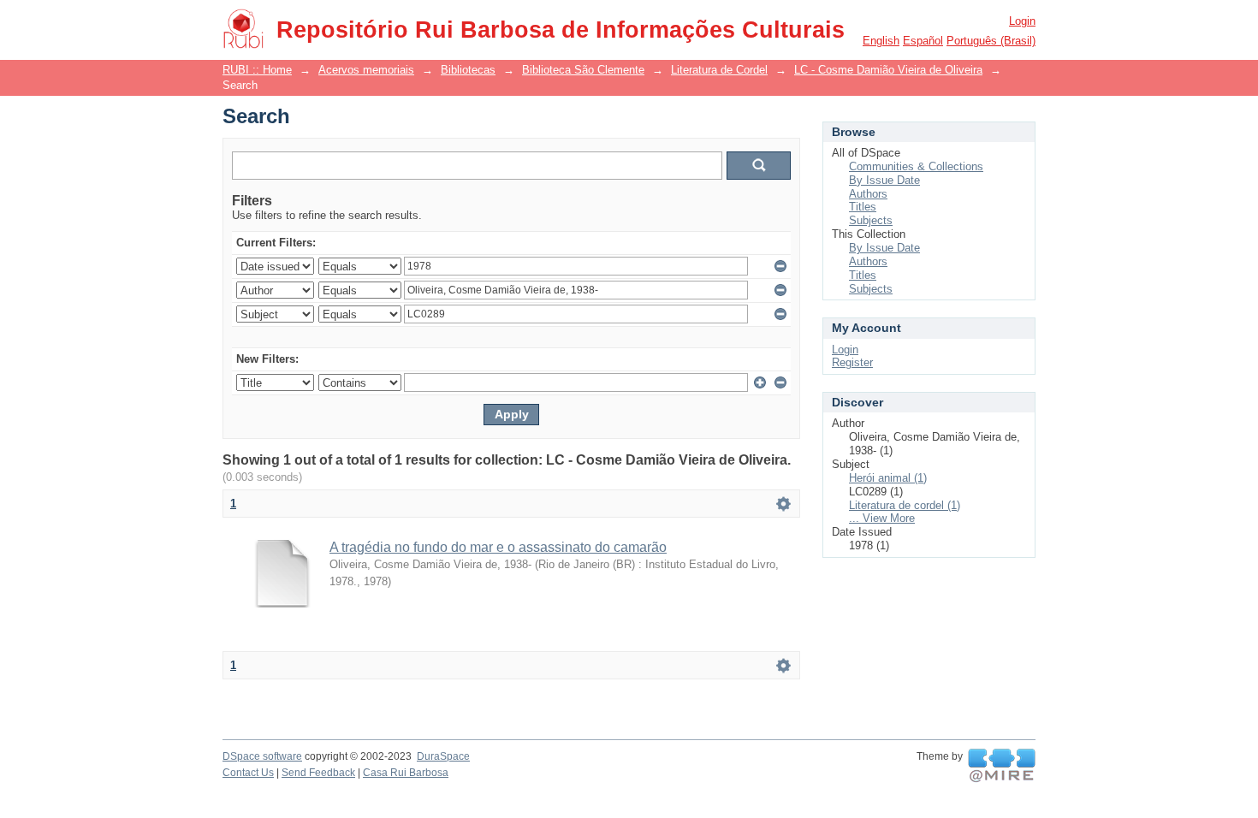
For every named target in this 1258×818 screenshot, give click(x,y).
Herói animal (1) (888, 477)
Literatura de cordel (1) (904, 505)
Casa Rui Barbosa (405, 773)
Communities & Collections (916, 166)
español (923, 40)
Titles (862, 206)
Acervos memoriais (366, 69)
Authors (868, 193)
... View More (882, 518)
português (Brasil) (990, 40)
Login (1022, 21)
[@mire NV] (1001, 766)
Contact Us (248, 773)
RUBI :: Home (257, 69)
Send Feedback (318, 773)
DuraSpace (443, 756)
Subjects (871, 220)
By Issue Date (884, 180)
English (881, 40)
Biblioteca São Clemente (583, 69)
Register (852, 362)
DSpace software (262, 756)
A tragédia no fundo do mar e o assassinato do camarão (498, 547)
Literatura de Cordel (719, 69)
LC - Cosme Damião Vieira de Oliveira (888, 69)
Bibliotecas (468, 69)
